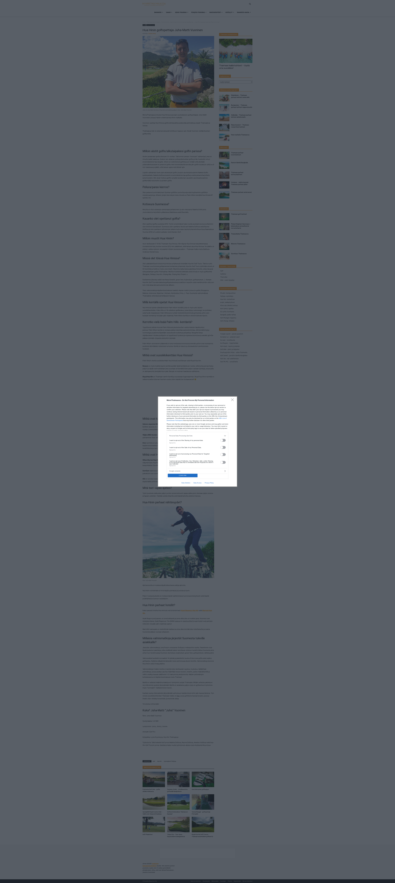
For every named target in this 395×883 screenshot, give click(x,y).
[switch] (223, 440)
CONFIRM (182, 475)
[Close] (233, 400)
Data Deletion (185, 483)
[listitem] (197, 436)
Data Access (197, 483)
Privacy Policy (209, 483)
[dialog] (197, 441)
